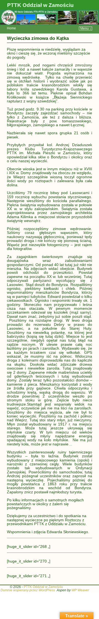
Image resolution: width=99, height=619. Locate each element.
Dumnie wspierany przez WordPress (28, 590)
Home (11, 28)
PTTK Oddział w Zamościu (40, 5)
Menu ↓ (85, 28)
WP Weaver (80, 590)
